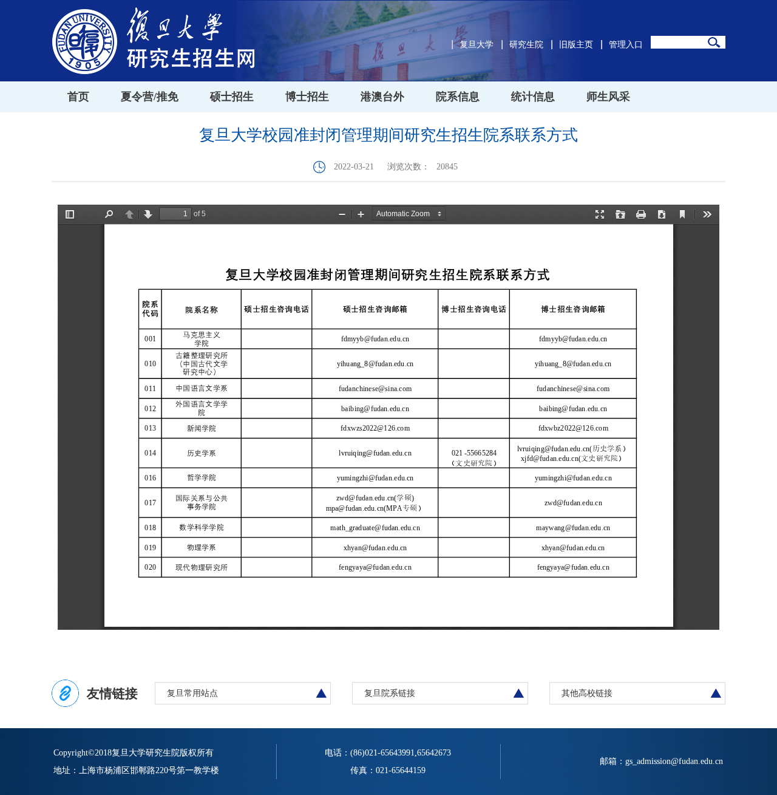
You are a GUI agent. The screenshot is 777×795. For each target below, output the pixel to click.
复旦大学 (477, 44)
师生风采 (608, 96)
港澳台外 (382, 96)
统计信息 (533, 96)
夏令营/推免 (149, 96)
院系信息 (458, 96)
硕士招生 (232, 96)
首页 (78, 96)
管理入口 (626, 44)
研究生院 (526, 44)
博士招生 (307, 96)
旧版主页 (576, 44)
